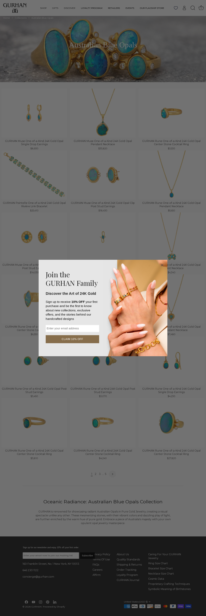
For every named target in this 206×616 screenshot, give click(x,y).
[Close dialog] (162, 265)
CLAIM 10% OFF (72, 339)
